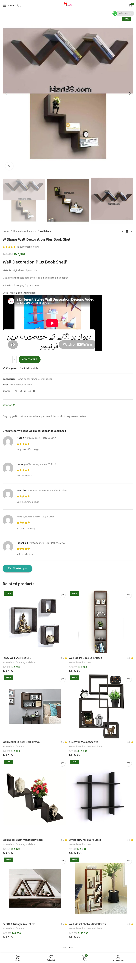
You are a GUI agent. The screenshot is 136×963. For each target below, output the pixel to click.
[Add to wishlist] (62, 595)
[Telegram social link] (34, 391)
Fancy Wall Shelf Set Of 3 (17, 658)
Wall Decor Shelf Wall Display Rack (23, 839)
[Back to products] (127, 232)
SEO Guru (68, 948)
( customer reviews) (28, 247)
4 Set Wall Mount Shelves (83, 742)
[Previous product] (123, 232)
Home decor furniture (24, 231)
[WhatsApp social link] (29, 391)
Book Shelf (22, 293)
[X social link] (16, 391)
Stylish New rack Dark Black (85, 839)
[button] (6, 93)
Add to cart (29, 359)
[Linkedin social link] (25, 391)
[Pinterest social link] (21, 391)
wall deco (27, 385)
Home (6, 231)
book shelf (15, 385)
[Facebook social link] (12, 391)
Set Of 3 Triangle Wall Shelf (19, 924)
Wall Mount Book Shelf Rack (85, 658)
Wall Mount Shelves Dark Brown (21, 742)
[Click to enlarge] (9, 166)
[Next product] (131, 232)
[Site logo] (68, 5)
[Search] (19, 5)
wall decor (46, 231)
